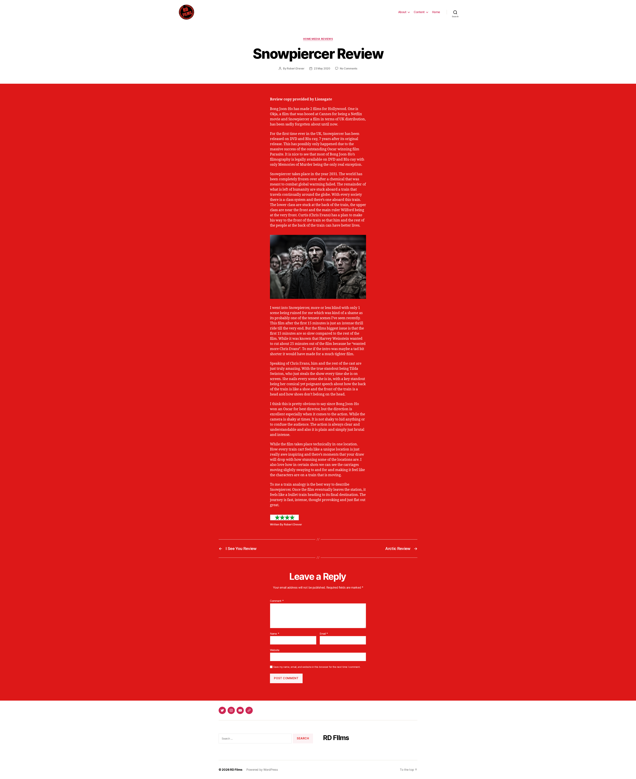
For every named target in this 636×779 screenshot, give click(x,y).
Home (436, 12)
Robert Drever (295, 68)
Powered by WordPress (262, 769)
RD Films (236, 769)
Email (324, 633)
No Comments (348, 68)
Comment (277, 600)
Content (419, 12)
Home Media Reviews (318, 38)
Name (274, 633)
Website (274, 650)
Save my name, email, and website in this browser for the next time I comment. (316, 666)
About (402, 12)
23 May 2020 (322, 68)
